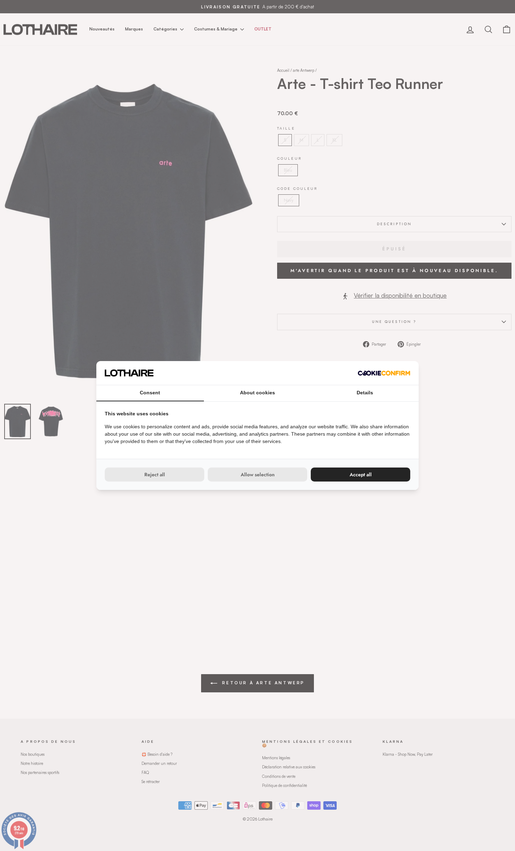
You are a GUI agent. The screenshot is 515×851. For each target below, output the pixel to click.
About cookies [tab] (257, 392)
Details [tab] (365, 392)
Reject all (154, 474)
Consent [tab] (150, 392)
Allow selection (258, 474)
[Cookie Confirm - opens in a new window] (384, 373)
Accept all (361, 474)
